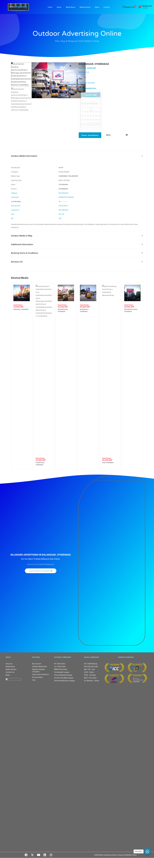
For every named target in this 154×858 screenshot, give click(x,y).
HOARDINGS (63, 176)
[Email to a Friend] (127, 134)
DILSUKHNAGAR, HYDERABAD (63, 310)
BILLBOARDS (73, 176)
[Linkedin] (45, 855)
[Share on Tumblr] (120, 134)
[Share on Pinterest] (123, 134)
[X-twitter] (32, 855)
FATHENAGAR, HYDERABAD (40, 464)
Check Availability (90, 135)
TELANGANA (63, 184)
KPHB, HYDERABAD (108, 462)
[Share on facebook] (113, 134)
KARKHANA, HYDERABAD (21, 309)
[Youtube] (38, 855)
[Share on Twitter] (116, 134)
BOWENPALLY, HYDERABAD (84, 310)
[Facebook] (26, 855)
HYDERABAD (63, 188)
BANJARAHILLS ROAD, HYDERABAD (130, 310)
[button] (70, 65)
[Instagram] (51, 855)
